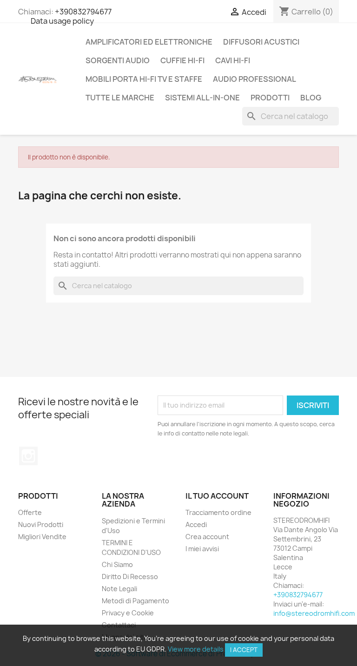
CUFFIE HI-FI (182, 60)
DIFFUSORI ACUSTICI (261, 42)
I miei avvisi (202, 548)
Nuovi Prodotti (40, 524)
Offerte (30, 512)
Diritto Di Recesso (130, 576)
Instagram (28, 456)
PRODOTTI (270, 97)
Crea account (207, 536)
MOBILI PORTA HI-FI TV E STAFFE (144, 79)
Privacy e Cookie (128, 612)
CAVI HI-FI (232, 60)
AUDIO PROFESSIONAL (254, 79)
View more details (196, 649)
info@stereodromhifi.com (314, 613)
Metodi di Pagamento (135, 600)
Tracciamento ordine (218, 512)
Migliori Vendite (42, 536)
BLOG (310, 97)
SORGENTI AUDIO (118, 60)
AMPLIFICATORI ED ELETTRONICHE (149, 42)
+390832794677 (83, 12)
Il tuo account (217, 496)
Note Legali (119, 588)
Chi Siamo (117, 564)
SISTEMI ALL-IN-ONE (202, 97)
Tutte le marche (120, 97)
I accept (244, 650)
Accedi (196, 524)
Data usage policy (62, 21)
